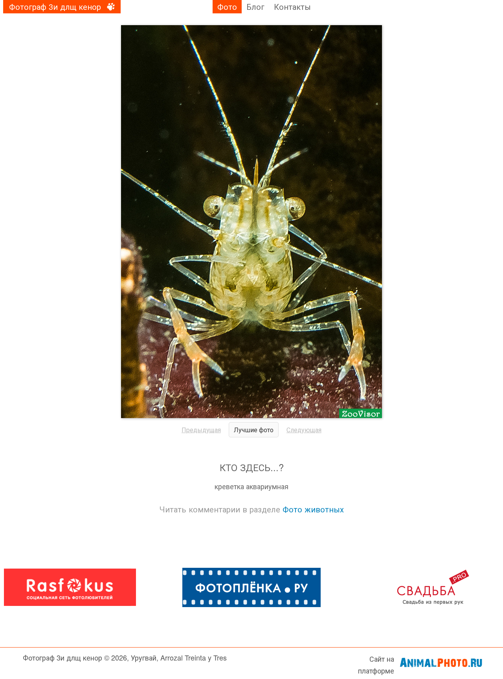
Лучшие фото (254, 429)
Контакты (292, 6)
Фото (227, 6)
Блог (255, 6)
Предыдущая (201, 429)
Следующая (303, 429)
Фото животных (313, 509)
